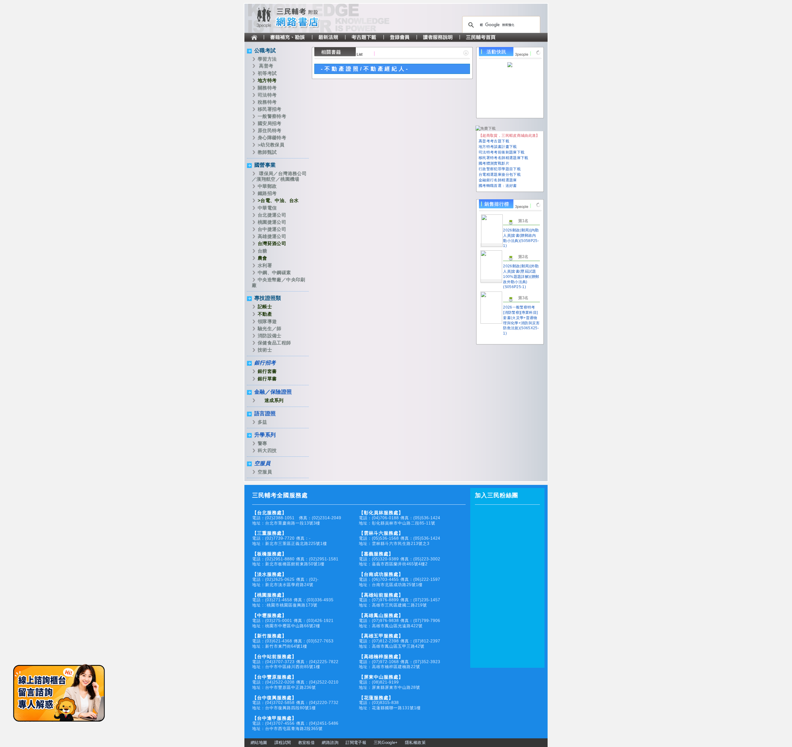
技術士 (265, 349)
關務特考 (267, 87)
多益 (262, 422)
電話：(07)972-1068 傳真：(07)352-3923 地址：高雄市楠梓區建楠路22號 (399, 661)
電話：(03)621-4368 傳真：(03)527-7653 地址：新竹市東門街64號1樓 (293, 641)
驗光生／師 (270, 328)
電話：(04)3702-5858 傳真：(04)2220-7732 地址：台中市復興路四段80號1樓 (295, 702)
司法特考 (267, 94)
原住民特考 (270, 130)
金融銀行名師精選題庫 (498, 180)
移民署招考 (270, 109)
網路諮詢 (330, 742)
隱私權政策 (415, 742)
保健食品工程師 (274, 342)
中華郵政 (267, 186)
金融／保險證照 (273, 392)
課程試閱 (282, 742)
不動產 (265, 314)
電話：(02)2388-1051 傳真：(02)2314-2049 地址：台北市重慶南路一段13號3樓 (296, 517)
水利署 (265, 265)
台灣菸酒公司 (272, 243)
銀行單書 (267, 378)
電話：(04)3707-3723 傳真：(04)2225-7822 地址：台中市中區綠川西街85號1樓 (295, 661)
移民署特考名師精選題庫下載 (503, 158)
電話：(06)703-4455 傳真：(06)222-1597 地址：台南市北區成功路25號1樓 (399, 579)
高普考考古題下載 (494, 141)
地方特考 (267, 80)
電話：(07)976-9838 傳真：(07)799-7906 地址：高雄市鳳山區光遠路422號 (399, 620)
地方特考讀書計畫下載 (498, 147)
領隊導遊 (267, 321)
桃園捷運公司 (272, 222)
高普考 (266, 65)
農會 (262, 258)
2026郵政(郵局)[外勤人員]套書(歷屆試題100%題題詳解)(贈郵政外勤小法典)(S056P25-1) (521, 276)
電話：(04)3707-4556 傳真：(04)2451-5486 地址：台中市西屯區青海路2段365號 (295, 723)
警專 (262, 443)
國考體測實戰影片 (494, 163)
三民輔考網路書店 (300, 18)
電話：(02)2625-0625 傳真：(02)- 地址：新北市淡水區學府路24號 (285, 579)
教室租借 (306, 742)
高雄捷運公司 (272, 236)
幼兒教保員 (272, 144)
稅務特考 (267, 102)
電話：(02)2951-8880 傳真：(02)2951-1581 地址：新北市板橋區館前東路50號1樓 (295, 559)
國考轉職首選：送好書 (498, 186)
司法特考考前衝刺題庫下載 (501, 152)
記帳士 (265, 306)
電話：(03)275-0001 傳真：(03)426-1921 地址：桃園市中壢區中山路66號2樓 (293, 620)
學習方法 (267, 59)
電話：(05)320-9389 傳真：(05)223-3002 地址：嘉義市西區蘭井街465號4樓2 (399, 559)
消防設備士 (270, 335)
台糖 (262, 250)
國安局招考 (270, 123)
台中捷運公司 (272, 229)
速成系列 (274, 400)
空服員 (262, 463)
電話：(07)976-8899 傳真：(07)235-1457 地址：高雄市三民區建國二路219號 (399, 600)
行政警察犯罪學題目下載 (500, 169)
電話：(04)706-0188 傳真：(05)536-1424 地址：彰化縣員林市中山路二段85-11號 (399, 517)
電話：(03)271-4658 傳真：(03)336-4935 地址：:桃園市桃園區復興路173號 (293, 600)
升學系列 (265, 435)
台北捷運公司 (272, 215)
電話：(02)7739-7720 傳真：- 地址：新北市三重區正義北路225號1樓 (289, 538)
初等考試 (267, 73)
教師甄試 (267, 152)
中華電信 (267, 207)
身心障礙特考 (272, 137)
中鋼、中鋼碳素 (274, 272)
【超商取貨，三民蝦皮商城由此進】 (509, 135)
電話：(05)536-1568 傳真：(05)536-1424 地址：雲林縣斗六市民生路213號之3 (399, 538)
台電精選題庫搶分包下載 (500, 174)
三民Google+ (386, 742)
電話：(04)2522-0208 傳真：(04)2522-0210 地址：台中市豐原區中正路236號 (295, 682)
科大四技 (267, 450)
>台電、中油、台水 (278, 200)
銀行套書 (267, 371)
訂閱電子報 (356, 742)
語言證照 (265, 414)
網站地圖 (259, 742)
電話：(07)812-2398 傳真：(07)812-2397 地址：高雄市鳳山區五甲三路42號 (399, 641)
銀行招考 (265, 363)
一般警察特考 (272, 116)
